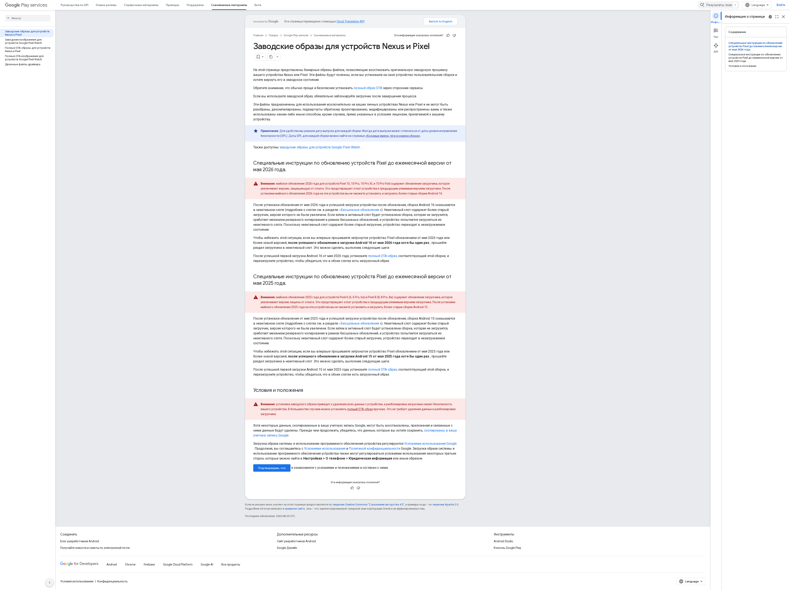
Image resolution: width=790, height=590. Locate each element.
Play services (34, 5)
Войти (781, 5)
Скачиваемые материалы (229, 5)
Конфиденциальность (112, 581)
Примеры (172, 5)
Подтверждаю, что (272, 468)
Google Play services (296, 35)
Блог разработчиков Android (79, 541)
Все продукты (230, 564)
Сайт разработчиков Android (296, 541)
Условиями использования (324, 448)
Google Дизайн (287, 547)
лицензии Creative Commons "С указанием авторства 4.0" (368, 504)
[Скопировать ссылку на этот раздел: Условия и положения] (307, 390)
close (783, 16)
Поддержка (195, 5)
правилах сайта (295, 508)
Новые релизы (106, 5)
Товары (273, 35)
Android (112, 564)
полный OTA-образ (360, 409)
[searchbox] (27, 18)
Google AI (207, 564)
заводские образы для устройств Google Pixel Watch (320, 147)
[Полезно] (448, 35)
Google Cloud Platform (178, 564)
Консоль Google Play (507, 547)
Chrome (130, 564)
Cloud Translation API (350, 21)
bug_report (770, 16)
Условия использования (76, 581)
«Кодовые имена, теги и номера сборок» (393, 135)
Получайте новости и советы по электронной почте (95, 547)
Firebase (149, 564)
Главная (258, 35)
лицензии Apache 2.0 (445, 504)
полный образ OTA (368, 88)
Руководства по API (74, 5)
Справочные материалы (141, 5)
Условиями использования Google (430, 444)
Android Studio (503, 541)
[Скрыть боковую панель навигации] (49, 582)
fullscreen (776, 16)
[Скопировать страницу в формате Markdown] (271, 56)
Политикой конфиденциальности (374, 448)
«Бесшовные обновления (359, 210)
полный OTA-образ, (382, 256)
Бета (257, 5)
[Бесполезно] (454, 35)
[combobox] (718, 5)
